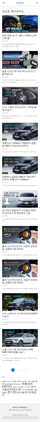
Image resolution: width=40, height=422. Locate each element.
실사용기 (5, 67)
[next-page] (26, 370)
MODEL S (22, 387)
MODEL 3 (15, 387)
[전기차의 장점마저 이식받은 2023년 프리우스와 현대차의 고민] (20, 199)
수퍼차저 (28, 387)
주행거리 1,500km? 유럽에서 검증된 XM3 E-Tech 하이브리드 (19, 144)
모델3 (15, 381)
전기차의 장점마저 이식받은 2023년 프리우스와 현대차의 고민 (19, 211)
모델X (4, 381)
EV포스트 (15, 389)
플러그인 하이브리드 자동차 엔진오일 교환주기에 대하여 (19, 247)
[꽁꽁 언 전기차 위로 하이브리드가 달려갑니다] (20, 60)
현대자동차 (9, 384)
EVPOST (7, 386)
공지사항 (25, 415)
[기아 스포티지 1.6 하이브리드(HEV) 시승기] (20, 302)
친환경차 (27, 383)
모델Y (35, 390)
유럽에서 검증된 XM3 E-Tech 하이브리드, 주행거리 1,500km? (19, 178)
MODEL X (18, 384)
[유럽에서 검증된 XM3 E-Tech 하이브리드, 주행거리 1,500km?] (20, 165)
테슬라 (4, 392)
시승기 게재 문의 (25, 410)
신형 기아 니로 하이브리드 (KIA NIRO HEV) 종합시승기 (17, 350)
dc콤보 (19, 381)
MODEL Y (25, 381)
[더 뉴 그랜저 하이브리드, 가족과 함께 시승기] (20, 96)
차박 (29, 381)
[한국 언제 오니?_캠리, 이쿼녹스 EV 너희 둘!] (20, 24)
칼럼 (4, 206)
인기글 (4, 103)
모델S (33, 381)
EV (14, 384)
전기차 (11, 392)
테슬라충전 (30, 390)
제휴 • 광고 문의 (14, 410)
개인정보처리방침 (17, 415)
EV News (5, 32)
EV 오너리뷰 (6, 276)
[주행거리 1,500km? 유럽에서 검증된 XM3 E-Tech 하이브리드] (20, 131)
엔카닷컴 (20, 392)
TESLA (23, 390)
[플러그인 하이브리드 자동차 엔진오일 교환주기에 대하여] (20, 235)
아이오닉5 (9, 381)
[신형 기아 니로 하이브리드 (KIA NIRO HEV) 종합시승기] (20, 338)
